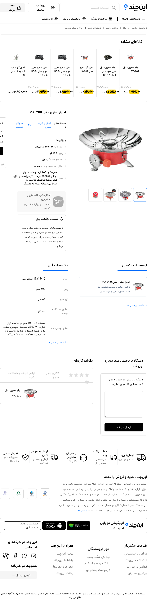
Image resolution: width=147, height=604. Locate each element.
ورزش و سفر (112, 28)
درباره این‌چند (65, 553)
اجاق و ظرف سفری (74, 28)
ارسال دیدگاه (124, 427)
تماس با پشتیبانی (135, 553)
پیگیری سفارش (137, 573)
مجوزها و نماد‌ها (63, 567)
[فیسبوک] (15, 556)
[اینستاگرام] (34, 556)
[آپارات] (5, 555)
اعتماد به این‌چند (136, 560)
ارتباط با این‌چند (64, 560)
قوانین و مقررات (137, 567)
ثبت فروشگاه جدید (98, 557)
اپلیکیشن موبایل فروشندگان (28, 525)
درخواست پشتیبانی (98, 570)
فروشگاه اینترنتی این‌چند (135, 28)
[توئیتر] (24, 556)
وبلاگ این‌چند (65, 573)
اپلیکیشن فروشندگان (97, 563)
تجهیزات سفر (94, 28)
